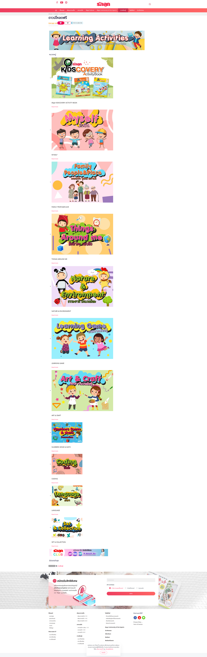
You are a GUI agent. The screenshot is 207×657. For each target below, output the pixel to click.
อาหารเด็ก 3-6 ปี (81, 632)
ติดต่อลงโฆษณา (109, 640)
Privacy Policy (137, 622)
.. (142, 622)
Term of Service (137, 624)
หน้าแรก (50, 14)
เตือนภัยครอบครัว (110, 621)
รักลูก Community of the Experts (107, 10)
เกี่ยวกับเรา (108, 634)
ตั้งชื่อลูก (51, 628)
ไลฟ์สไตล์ (132, 10)
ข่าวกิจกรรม (140, 10)
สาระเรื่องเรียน (52, 637)
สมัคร (131, 594)
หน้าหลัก (56, 10)
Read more (55, 107)
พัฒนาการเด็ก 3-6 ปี (82, 621)
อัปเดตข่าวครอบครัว (110, 623)
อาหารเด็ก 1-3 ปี (81, 630)
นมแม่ (50, 625)
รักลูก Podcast (90, 10)
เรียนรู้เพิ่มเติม (109, 649)
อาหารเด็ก (80, 10)
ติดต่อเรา (107, 637)
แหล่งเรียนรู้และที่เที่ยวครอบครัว (113, 618)
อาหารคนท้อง (52, 621)
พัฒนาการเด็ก (71, 10)
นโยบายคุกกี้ (100, 649)
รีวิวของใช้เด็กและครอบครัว (112, 616)
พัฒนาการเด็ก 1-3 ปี (82, 618)
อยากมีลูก (51, 616)
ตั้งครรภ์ (62, 10)
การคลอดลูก (52, 623)
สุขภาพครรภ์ (52, 618)
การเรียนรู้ (123, 10)
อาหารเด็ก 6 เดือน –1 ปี (83, 627)
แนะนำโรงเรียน (52, 635)
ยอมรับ (103, 653)
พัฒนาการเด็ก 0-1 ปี (82, 616)
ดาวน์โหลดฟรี (52, 639)
